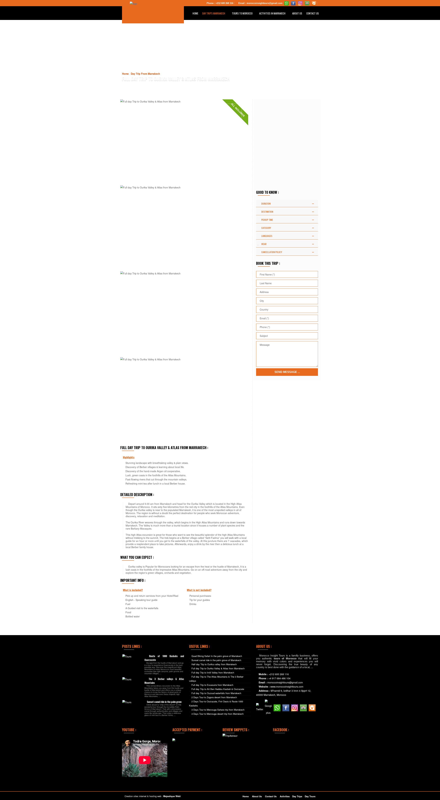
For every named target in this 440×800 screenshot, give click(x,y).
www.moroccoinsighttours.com (286, 686)
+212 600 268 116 (224, 3)
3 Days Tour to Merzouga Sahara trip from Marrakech (217, 709)
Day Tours (310, 796)
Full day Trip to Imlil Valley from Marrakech (212, 672)
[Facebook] (293, 3)
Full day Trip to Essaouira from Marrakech (212, 685)
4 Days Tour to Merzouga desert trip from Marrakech (217, 713)
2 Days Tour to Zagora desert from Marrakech (214, 697)
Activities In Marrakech (272, 13)
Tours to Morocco (242, 13)
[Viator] (314, 3)
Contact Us (312, 13)
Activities (285, 796)
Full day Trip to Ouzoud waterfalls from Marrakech (216, 693)
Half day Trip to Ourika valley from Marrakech (214, 664)
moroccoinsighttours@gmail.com (265, 3)
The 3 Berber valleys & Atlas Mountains (164, 681)
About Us (297, 13)
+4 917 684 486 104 (279, 678)
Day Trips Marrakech (214, 13)
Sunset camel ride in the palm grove (164, 702)
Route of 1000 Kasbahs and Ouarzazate (164, 658)
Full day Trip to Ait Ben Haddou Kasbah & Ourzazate (217, 689)
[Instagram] (300, 3)
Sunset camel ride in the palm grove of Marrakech (216, 660)
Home (195, 13)
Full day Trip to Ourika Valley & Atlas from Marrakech (218, 668)
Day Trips (297, 796)
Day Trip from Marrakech (145, 73)
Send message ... (287, 372)
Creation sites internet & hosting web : (153, 796)
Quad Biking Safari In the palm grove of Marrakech (216, 656)
